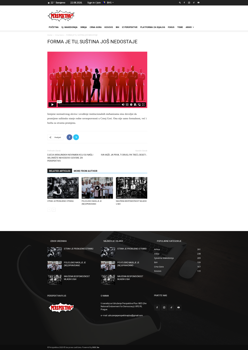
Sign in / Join (94, 2)
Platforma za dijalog (152, 27)
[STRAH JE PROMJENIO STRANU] (63, 188)
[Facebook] (184, 2)
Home (49, 35)
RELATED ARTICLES (59, 171)
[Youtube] (198, 2)
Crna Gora (96, 27)
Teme (180, 27)
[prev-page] (49, 209)
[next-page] (54, 209)
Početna (54, 27)
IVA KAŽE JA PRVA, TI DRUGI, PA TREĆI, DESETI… (124, 154)
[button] (180, 2)
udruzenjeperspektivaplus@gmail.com (125, 315)
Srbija (83, 27)
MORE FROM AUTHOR (85, 171)
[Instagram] (189, 2)
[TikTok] (194, 2)
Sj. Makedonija (69, 27)
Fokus (171, 27)
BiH (117, 27)
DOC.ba (95, 347)
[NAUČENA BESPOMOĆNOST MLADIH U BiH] (131, 188)
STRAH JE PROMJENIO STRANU (60, 201)
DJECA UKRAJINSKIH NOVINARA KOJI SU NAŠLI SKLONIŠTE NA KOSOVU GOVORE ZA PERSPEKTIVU (70, 157)
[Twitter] (76, 137)
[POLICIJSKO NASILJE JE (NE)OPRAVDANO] (97, 188)
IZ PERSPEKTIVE (129, 27)
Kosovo (108, 27)
